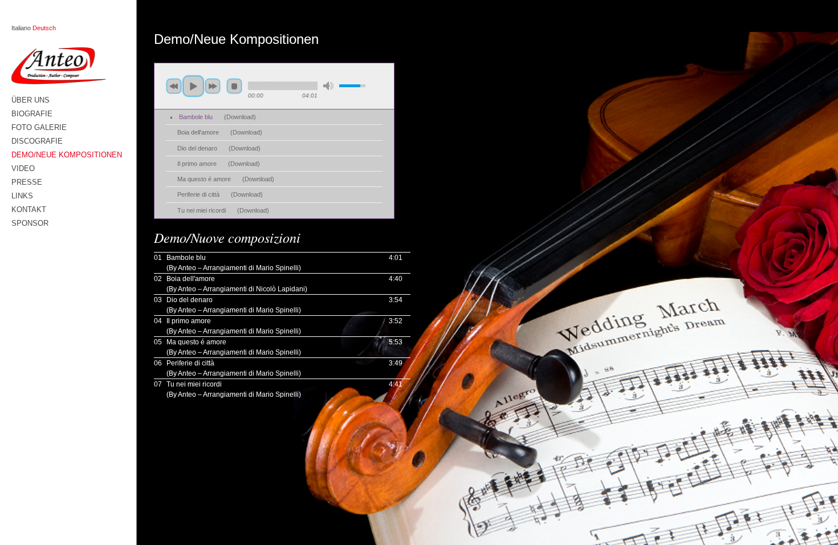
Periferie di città (198, 194)
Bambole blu (196, 116)
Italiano (21, 28)
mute (328, 86)
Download (240, 116)
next (213, 86)
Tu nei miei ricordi (201, 210)
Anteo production (66, 65)
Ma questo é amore (204, 179)
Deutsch (44, 28)
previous (174, 86)
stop (234, 86)
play (193, 86)
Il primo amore (197, 163)
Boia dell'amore (198, 132)
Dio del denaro (197, 148)
